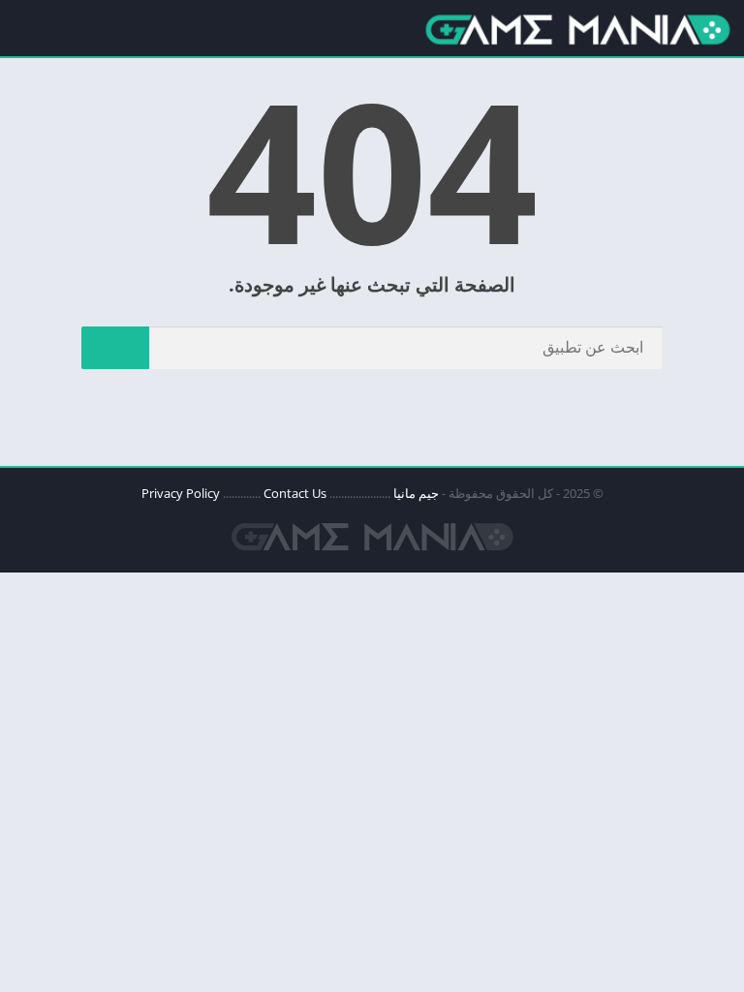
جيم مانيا (416, 493)
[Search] (115, 347)
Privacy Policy (180, 493)
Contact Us (295, 493)
